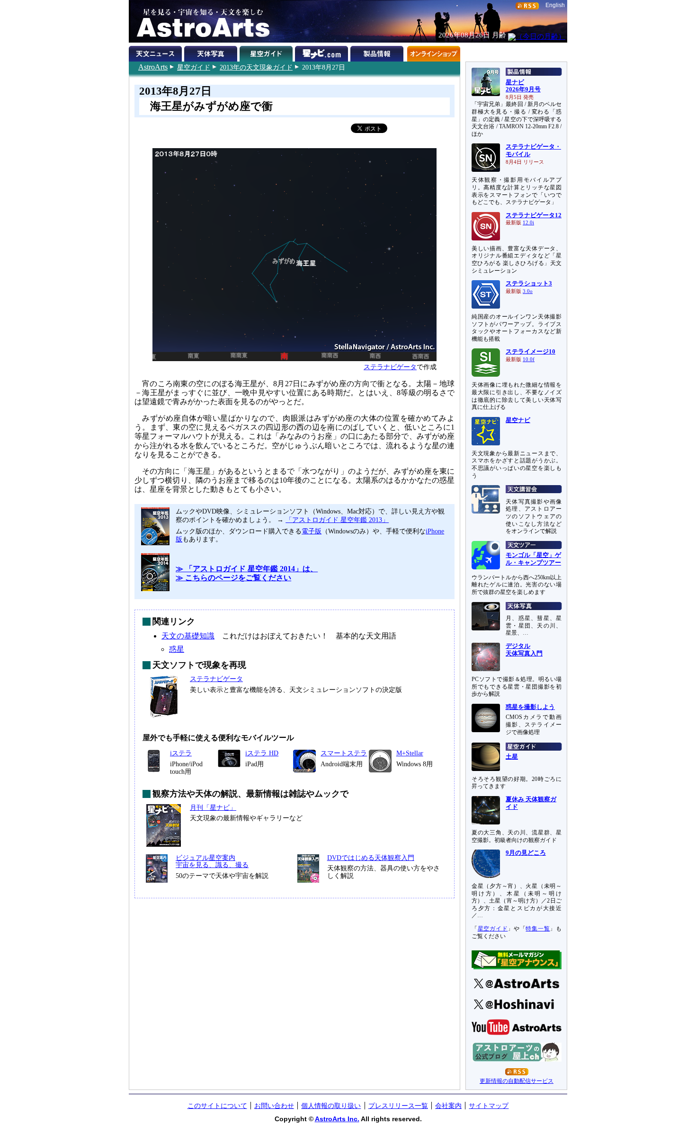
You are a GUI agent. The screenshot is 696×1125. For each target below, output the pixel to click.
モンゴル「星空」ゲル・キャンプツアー (533, 559)
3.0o (528, 291)
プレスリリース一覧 (398, 1105)
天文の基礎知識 (187, 636)
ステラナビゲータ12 (534, 215)
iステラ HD (261, 753)
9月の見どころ (526, 853)
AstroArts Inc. (337, 1119)
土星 (512, 756)
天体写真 (212, 52)
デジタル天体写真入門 (524, 650)
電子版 (311, 531)
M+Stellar (409, 753)
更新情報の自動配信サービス (516, 1081)
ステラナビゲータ (390, 367)
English (555, 5)
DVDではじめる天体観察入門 (370, 857)
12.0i (528, 222)
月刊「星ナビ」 (213, 807)
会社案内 (448, 1105)
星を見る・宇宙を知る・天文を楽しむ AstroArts (200, 21)
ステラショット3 (529, 283)
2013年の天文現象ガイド (256, 67)
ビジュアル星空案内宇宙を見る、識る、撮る (212, 861)
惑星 (176, 649)
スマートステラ (344, 753)
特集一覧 (538, 928)
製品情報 (378, 52)
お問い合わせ (274, 1105)
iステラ (181, 753)
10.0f (529, 359)
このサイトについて (217, 1105)
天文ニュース (156, 52)
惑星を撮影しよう (530, 707)
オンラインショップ (433, 52)
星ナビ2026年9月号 (523, 86)
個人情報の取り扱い (331, 1105)
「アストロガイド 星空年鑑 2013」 (337, 519)
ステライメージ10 (530, 351)
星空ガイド (193, 67)
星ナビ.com (322, 52)
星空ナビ (518, 420)
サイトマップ (489, 1105)
